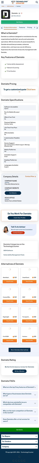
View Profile (9, 281)
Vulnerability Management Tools (13, 255)
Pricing (29, 27)
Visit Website (13, 193)
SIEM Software (10, 6)
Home (3, 6)
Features (22, 27)
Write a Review (16, 15)
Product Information (10, 27)
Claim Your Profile (19, 218)
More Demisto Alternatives (19, 350)
